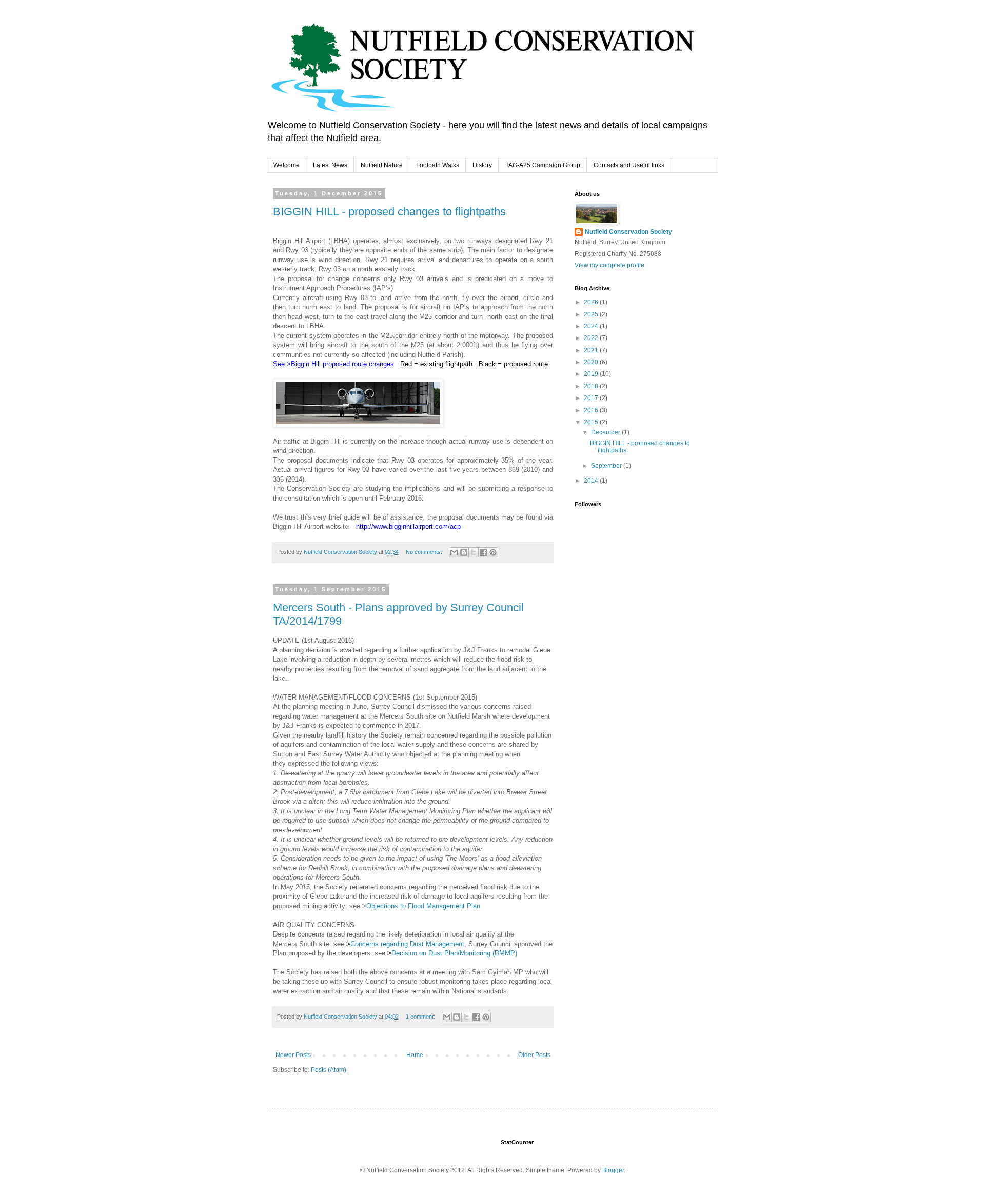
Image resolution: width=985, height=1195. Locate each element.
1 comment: (421, 1016)
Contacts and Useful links (629, 165)
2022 (592, 338)
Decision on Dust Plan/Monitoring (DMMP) (454, 953)
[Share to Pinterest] (493, 552)
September (607, 465)
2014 (592, 480)
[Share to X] (473, 552)
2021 (592, 350)
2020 (592, 362)
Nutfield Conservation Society (628, 231)
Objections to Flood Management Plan (423, 906)
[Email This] (454, 552)
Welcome (286, 165)
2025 (592, 314)
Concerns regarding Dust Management (407, 944)
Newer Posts (293, 1055)
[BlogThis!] (464, 552)
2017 (592, 398)
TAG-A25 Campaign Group (542, 165)
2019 (592, 373)
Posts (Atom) (328, 1069)
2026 (592, 302)
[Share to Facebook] (483, 552)
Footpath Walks (437, 165)
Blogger (613, 1170)
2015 (592, 422)
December (606, 432)
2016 (592, 410)
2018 (592, 386)
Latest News (330, 165)
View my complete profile (609, 265)
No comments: (425, 552)
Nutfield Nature (382, 165)
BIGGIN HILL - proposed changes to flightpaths (389, 211)
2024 (592, 326)
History (482, 165)
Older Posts (534, 1055)
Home (414, 1055)
